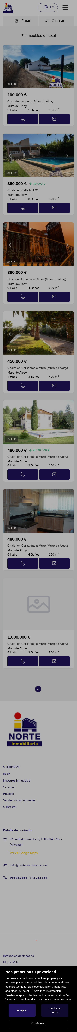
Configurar (38, 1023)
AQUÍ (29, 991)
